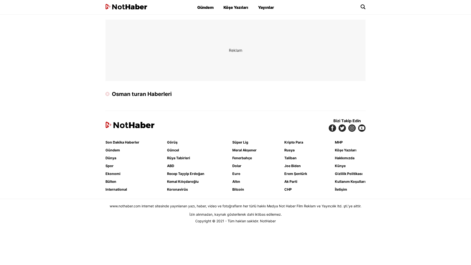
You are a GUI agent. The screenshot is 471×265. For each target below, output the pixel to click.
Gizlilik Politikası (349, 174)
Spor (109, 166)
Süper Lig (240, 142)
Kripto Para (293, 142)
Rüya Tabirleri (178, 158)
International (116, 189)
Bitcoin (238, 189)
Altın (236, 181)
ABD (170, 166)
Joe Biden (292, 166)
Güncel (173, 150)
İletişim (341, 189)
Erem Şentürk (295, 174)
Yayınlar (266, 7)
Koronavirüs (177, 189)
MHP (339, 142)
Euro (236, 174)
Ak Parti (290, 181)
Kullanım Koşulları (350, 181)
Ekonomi (112, 174)
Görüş (172, 142)
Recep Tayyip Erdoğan (185, 174)
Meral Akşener (244, 150)
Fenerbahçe (242, 158)
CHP (288, 189)
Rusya (289, 150)
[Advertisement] (64, 93)
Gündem (205, 7)
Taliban (290, 158)
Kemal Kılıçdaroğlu (183, 181)
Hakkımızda (344, 158)
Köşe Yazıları (235, 7)
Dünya (110, 158)
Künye (340, 166)
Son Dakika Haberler (122, 142)
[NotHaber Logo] (126, 7)
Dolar (236, 166)
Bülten (110, 181)
